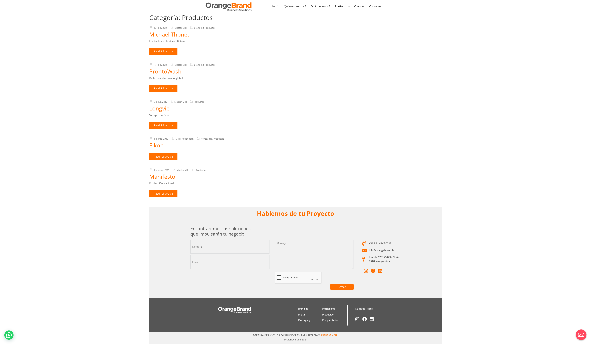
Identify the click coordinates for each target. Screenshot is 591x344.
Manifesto (162, 176)
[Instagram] (365, 270)
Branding (199, 27)
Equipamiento (330, 320)
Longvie (159, 108)
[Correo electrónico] (581, 334)
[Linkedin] (380, 270)
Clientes (359, 6)
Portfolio (340, 6)
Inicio (275, 6)
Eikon (156, 145)
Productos (210, 27)
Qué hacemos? (320, 6)
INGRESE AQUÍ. (329, 335)
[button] (9, 335)
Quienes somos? (295, 6)
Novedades (206, 138)
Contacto (375, 6)
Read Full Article (163, 51)
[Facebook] (373, 270)
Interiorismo (329, 308)
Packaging (304, 320)
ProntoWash (165, 71)
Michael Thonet (169, 34)
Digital (302, 314)
